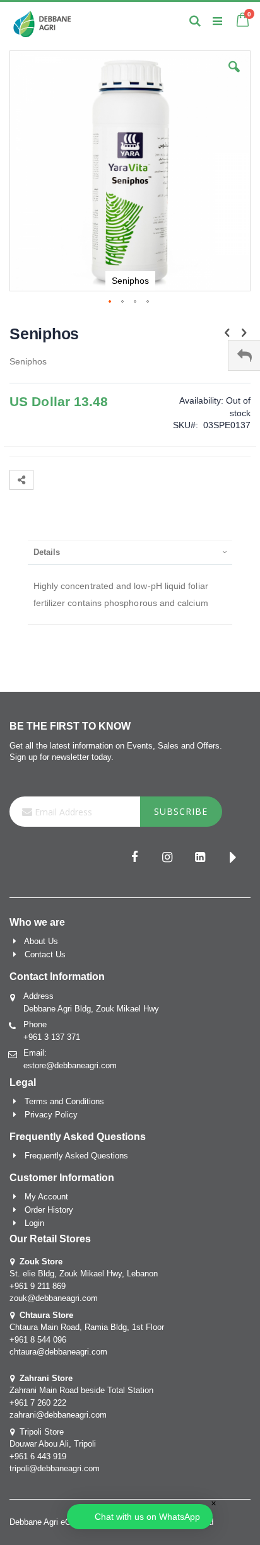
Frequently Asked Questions (76, 1155)
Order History (49, 1210)
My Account (46, 1196)
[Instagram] (167, 858)
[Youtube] (233, 858)
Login (34, 1223)
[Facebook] (134, 858)
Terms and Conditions (64, 1101)
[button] (234, 76)
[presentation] (130, 552)
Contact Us (45, 954)
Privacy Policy (51, 1114)
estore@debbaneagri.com (70, 1065)
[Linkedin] (200, 858)
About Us (41, 941)
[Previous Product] (227, 333)
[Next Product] (244, 333)
